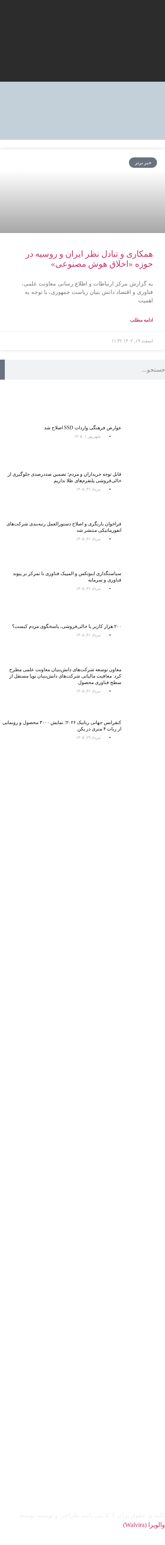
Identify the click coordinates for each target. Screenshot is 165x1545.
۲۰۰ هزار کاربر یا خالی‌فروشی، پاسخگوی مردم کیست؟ (66, 626)
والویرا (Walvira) (144, 1524)
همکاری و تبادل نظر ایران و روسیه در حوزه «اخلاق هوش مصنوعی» (89, 259)
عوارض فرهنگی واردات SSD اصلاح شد (82, 428)
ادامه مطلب (141, 320)
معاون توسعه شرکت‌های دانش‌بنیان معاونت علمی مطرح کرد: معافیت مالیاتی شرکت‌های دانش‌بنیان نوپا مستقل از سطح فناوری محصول (65, 676)
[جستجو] (2, 370)
